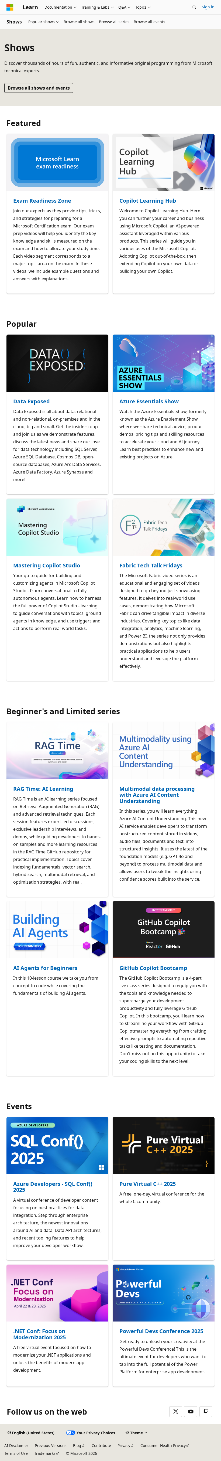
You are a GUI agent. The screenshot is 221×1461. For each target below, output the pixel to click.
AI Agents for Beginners (45, 968)
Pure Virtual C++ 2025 (147, 1184)
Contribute (101, 1445)
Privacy (124, 1445)
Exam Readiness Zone (42, 201)
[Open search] (194, 7)
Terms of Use (16, 1453)
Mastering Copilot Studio (46, 566)
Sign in (208, 6)
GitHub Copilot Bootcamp (153, 968)
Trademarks (45, 1453)
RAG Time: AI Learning (43, 789)
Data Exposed (31, 402)
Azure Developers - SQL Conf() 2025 (52, 1187)
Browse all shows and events (39, 88)
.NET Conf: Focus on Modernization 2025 (39, 1334)
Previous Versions (51, 1445)
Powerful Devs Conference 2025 (161, 1331)
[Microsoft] (9, 7)
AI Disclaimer (16, 1445)
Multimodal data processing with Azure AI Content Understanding (157, 795)
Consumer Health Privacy (163, 1445)
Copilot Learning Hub (147, 201)
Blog (77, 1445)
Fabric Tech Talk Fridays (150, 566)
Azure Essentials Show (149, 402)
